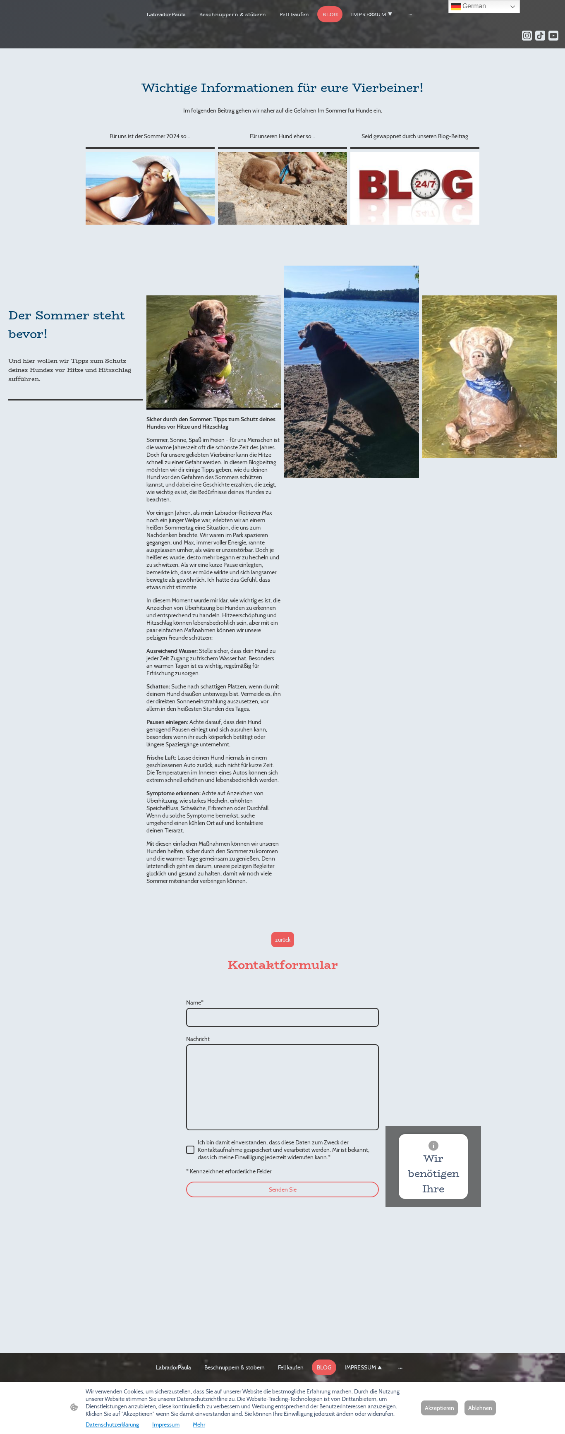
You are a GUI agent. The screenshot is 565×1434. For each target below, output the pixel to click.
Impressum (166, 1424)
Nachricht (198, 1039)
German (473, 6)
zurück (282, 939)
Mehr (199, 1424)
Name (194, 1002)
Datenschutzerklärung (112, 1424)
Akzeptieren (439, 1408)
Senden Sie (283, 1189)
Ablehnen (480, 1408)
